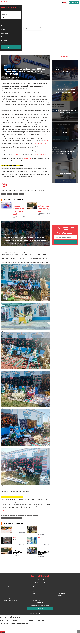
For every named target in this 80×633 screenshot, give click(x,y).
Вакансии (4, 595)
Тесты (46, 2)
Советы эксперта (46, 3)
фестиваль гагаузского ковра (7, 517)
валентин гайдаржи (5, 515)
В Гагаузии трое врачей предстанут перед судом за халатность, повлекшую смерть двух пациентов (44, 541)
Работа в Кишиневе (65, 56)
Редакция (4, 591)
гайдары (18, 515)
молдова (35, 515)
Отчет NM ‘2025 (54, 3)
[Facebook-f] (35, 582)
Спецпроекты (39, 2)
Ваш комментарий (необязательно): (15, 623)
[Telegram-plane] (44, 582)
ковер (30, 515)
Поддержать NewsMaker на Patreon (10, 600)
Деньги (5, 65)
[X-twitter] (37, 582)
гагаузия (12, 515)
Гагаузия (31, 3)
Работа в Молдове (37, 3)
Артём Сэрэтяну (17, 216)
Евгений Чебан (7, 77)
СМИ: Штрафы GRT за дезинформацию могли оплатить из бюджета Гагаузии (43, 530)
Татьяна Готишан (41, 534)
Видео (32, 2)
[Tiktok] (42, 582)
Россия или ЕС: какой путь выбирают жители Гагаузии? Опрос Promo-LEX (19, 530)
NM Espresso (17, 3)
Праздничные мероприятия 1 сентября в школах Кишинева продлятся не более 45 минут (44, 208)
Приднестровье (25, 3)
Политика (15, 202)
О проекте (4, 588)
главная (24, 515)
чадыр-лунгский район (18, 517)
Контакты (4, 593)
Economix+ (52, 2)
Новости (19, 2)
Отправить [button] (2, 632)
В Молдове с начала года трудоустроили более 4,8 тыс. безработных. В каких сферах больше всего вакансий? (44, 552)
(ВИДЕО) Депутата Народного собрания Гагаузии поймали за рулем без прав (19, 541)
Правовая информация (7, 598)
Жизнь (39, 202)
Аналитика (26, 2)
